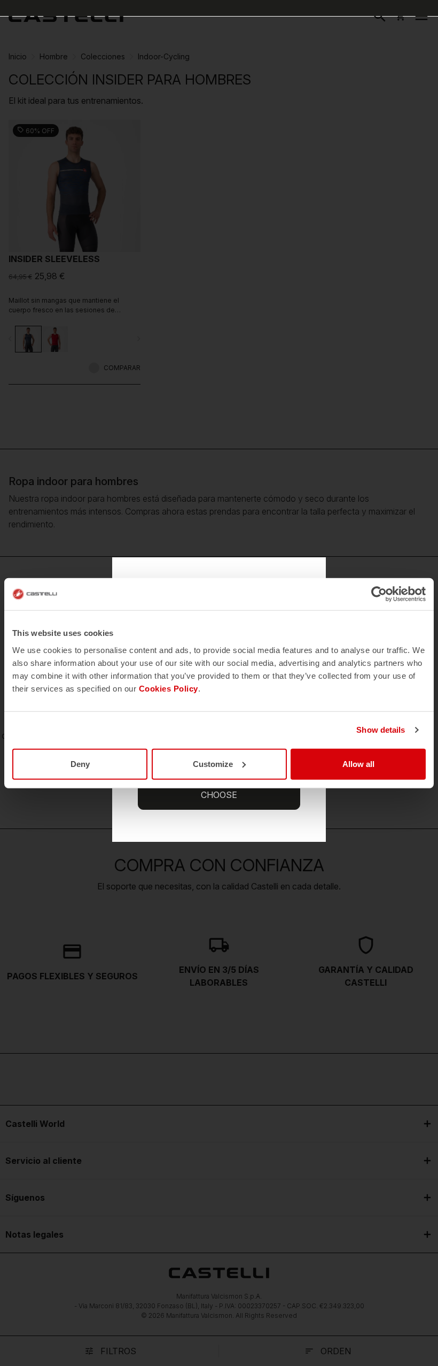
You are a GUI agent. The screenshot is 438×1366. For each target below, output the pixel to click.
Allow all (358, 763)
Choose (219, 794)
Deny (80, 763)
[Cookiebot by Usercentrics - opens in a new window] (379, 594)
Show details (380, 729)
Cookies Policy (168, 688)
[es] (66, 16)
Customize (213, 763)
